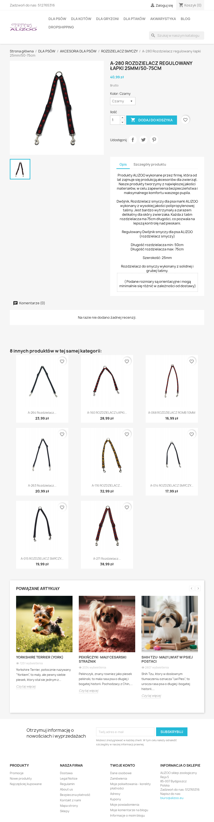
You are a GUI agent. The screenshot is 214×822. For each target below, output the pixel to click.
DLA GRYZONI (107, 18)
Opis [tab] (123, 164)
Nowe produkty (21, 778)
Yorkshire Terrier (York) (40, 657)
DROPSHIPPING (61, 27)
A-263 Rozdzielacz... (42, 485)
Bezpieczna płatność (75, 795)
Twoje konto (122, 765)
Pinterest (154, 140)
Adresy (115, 794)
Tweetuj (143, 140)
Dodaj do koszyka (152, 119)
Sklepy (64, 811)
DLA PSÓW (57, 18)
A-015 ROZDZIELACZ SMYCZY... (42, 559)
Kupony (115, 799)
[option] (44, 645)
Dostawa (66, 773)
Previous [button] (191, 588)
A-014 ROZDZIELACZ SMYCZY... (171, 485)
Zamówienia (118, 778)
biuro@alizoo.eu (171, 798)
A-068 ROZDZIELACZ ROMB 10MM (171, 413)
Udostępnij (133, 140)
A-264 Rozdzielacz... (42, 413)
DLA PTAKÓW (134, 18)
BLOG (185, 18)
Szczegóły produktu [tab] (150, 164)
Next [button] (198, 588)
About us (66, 789)
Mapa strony (69, 806)
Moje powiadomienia (124, 805)
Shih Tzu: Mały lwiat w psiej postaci (167, 659)
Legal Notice (69, 778)
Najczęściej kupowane (26, 784)
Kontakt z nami (70, 800)
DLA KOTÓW (81, 18)
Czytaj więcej (26, 686)
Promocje (17, 773)
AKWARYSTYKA (163, 18)
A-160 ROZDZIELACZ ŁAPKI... (107, 413)
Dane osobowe (121, 773)
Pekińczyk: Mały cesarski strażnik (102, 659)
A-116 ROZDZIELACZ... (107, 485)
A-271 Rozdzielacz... (107, 559)
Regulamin (67, 784)
